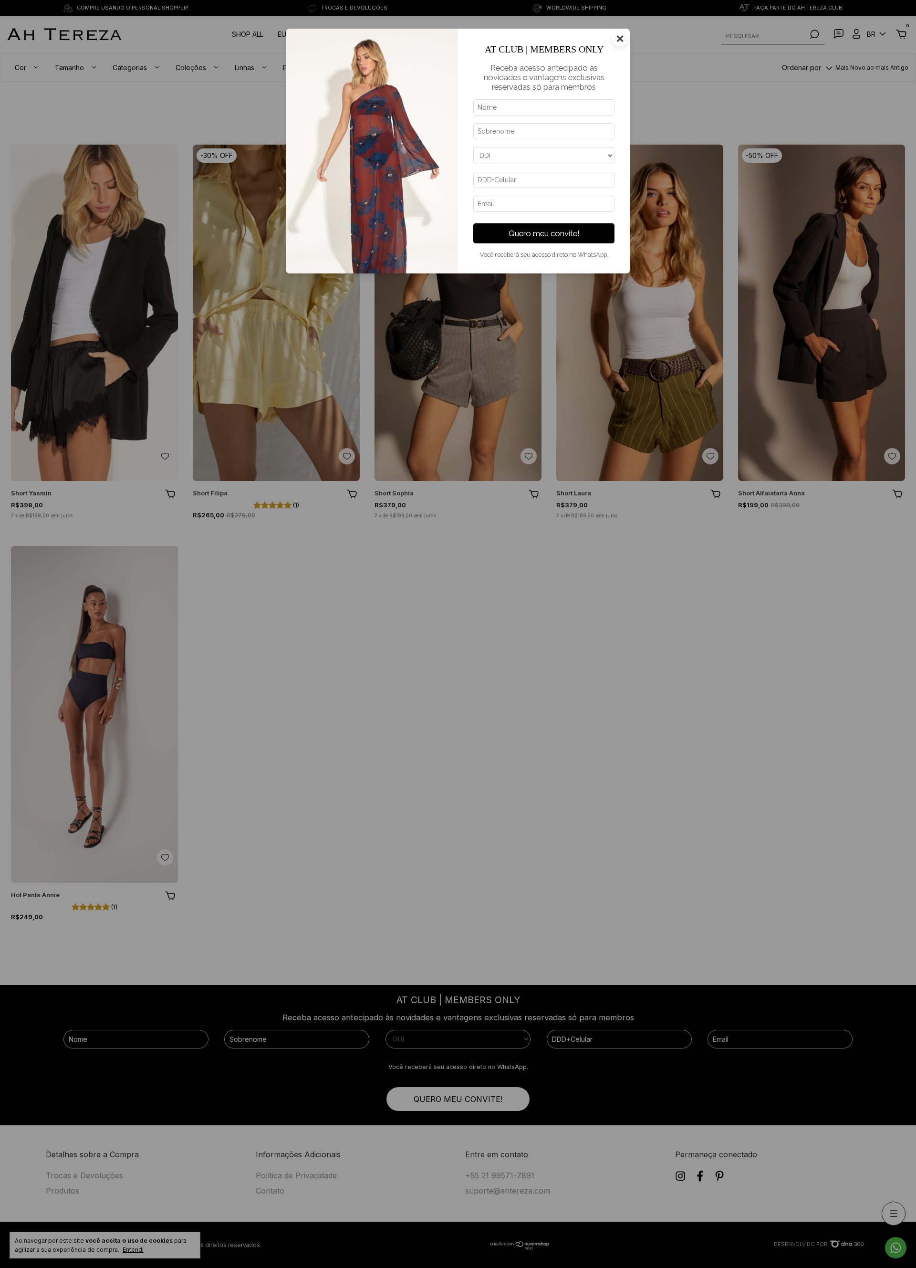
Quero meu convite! (544, 233)
